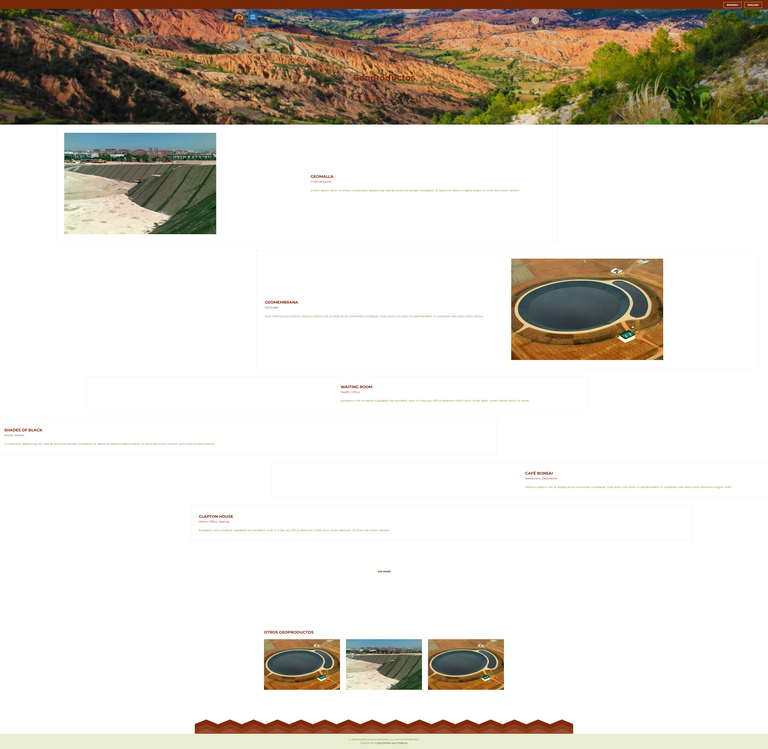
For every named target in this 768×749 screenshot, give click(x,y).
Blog (465, 20)
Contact (486, 20)
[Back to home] (249, 20)
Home (387, 20)
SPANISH (732, 4)
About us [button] (409, 20)
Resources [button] (512, 20)
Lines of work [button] (439, 20)
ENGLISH (753, 4)
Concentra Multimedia (391, 743)
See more (384, 571)
